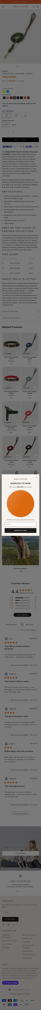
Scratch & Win (20, 530)
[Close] (36, 477)
